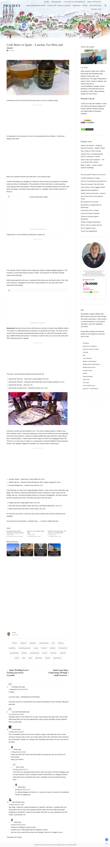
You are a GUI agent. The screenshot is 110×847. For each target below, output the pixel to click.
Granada (85, 352)
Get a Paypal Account (88, 228)
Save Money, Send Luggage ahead (93, 187)
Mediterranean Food (89, 367)
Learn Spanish (87, 358)
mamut (17, 658)
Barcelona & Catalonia (90, 346)
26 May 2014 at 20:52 (16, 732)
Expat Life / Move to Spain (91, 349)
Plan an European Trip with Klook (92, 184)
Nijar (23, 658)
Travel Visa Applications (89, 231)
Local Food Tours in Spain (90, 210)
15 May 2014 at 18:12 (18, 825)
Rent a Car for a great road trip (91, 225)
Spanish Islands (88, 376)
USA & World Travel (89, 385)
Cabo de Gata (32, 490)
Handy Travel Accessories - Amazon (93, 193)
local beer (53, 653)
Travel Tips (86, 379)
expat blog (12, 648)
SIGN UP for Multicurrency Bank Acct (93, 181)
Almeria (14, 643)
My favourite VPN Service (89, 202)
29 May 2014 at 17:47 (22, 789)
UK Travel (86, 382)
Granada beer (63, 648)
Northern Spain (87, 370)
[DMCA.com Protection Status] (87, 130)
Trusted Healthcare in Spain (90, 178)
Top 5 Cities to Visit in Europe (91, 151)
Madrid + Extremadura (89, 361)
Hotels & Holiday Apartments (90, 222)
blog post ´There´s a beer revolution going (47, 270)
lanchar (44, 653)
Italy (84, 355)
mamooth (63, 653)
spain (30, 658)
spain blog (38, 658)
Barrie (18, 767)
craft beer (61, 643)
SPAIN (85, 373)
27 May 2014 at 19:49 (18, 752)
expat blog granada (24, 648)
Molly (14, 632)
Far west (44, 648)
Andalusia (33, 643)
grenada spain (34, 653)
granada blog (14, 653)
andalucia (23, 643)
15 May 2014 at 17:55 (16, 804)
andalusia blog (43, 643)
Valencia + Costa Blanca (90, 388)
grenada (24, 653)
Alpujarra (56, 438)
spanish (47, 658)
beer (53, 643)
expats (36, 648)
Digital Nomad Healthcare (89, 190)
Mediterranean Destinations (91, 364)
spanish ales (57, 658)
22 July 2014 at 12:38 (16, 714)
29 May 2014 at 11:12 (20, 769)
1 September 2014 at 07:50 (18, 689)
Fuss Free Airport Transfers (90, 213)
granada (52, 648)
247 (75, 845)
